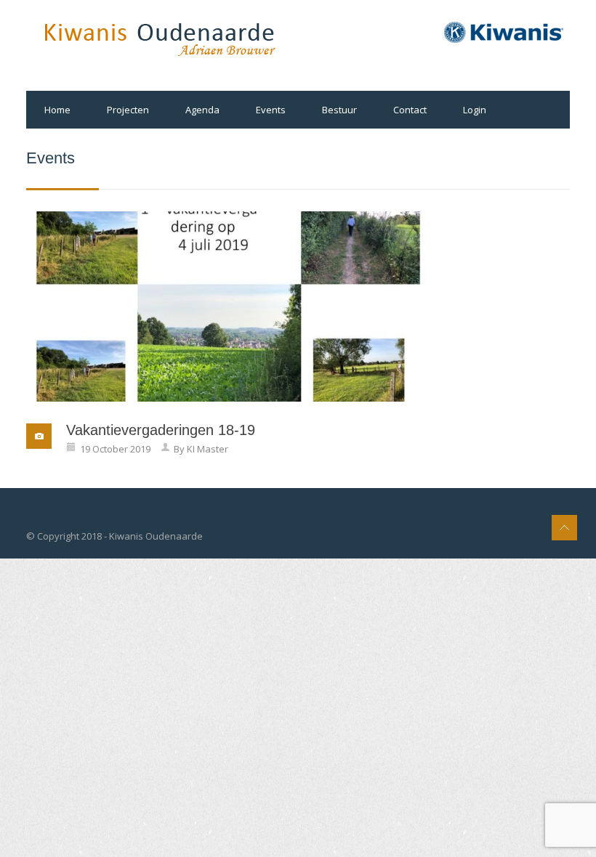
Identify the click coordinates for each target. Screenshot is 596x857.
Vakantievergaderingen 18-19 (160, 430)
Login (474, 109)
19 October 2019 (115, 448)
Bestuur (339, 109)
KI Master (207, 448)
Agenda (202, 109)
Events (271, 109)
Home (57, 109)
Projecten (128, 109)
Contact (410, 109)
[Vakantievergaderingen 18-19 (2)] (228, 306)
